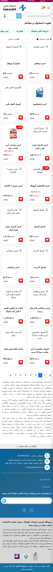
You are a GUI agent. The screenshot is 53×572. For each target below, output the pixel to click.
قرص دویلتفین (40, 63)
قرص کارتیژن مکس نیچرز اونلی (13, 228)
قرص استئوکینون (39, 104)
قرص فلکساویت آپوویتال (40, 186)
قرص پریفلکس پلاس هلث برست (39, 309)
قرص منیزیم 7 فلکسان (13, 186)
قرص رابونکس (13, 267)
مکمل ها (20, 31)
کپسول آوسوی (40, 226)
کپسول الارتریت (39, 267)
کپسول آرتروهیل (13, 63)
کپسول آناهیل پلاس (13, 104)
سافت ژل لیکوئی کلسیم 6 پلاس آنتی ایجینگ (13, 309)
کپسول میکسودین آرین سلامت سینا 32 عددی (40, 350)
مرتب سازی (12, 39)
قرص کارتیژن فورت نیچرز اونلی (40, 146)
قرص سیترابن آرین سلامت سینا (13, 146)
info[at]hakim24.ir (34, 467)
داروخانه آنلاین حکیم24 (39, 31)
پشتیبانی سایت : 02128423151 (30, 456)
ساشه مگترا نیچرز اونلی (13, 349)
